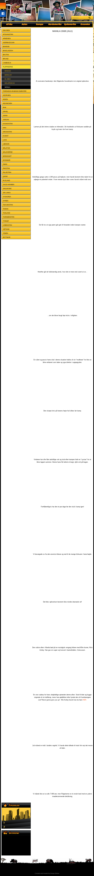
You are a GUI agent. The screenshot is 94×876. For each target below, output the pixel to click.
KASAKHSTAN (8, 124)
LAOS (5, 140)
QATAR (5, 176)
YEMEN (5, 233)
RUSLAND (6, 180)
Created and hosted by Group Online (47, 873)
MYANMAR (6, 160)
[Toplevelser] (16, 816)
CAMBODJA (7, 63)
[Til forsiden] (3, 5)
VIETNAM (6, 229)
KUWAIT (5, 136)
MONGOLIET (7, 156)
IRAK (4, 107)
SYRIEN (5, 201)
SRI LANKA (7, 193)
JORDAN (6, 120)
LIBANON (6, 144)
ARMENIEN (7, 38)
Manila (7, 87)
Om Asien (6, 30)
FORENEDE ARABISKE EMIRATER (14, 91)
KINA (4, 128)
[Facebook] (3, 13)
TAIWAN (5, 209)
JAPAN (5, 115)
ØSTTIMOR (6, 237)
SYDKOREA (7, 197)
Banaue (8, 71)
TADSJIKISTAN (8, 205)
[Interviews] (16, 842)
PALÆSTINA (7, 172)
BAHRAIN (6, 46)
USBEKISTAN (7, 225)
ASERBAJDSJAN (8, 42)
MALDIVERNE (7, 152)
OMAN (5, 164)
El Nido (8, 79)
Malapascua (10, 83)
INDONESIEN (7, 103)
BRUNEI (5, 59)
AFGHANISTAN (8, 34)
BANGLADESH (8, 51)
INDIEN (5, 99)
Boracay (8, 75)
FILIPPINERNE (8, 67)
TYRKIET (6, 221)
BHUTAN (6, 55)
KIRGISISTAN (7, 132)
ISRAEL (5, 111)
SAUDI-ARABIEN (8, 184)
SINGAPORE (7, 188)
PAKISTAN (6, 168)
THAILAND (6, 213)
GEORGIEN (7, 95)
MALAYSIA (6, 148)
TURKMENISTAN (8, 217)
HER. (85, 700)
